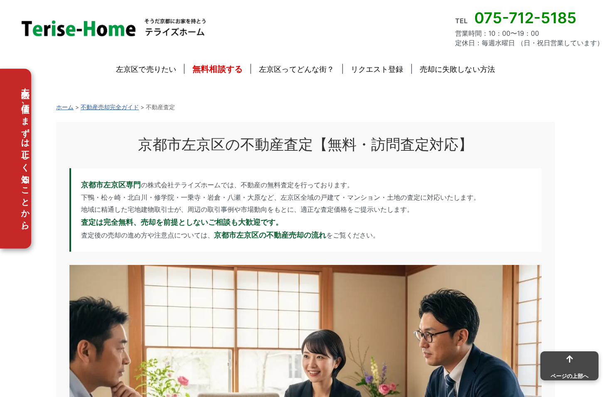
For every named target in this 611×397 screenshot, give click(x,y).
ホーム (65, 106)
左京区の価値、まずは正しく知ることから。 (25, 158)
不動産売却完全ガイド (110, 106)
